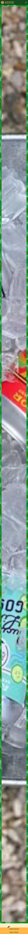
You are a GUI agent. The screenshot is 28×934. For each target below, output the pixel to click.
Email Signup (14, 932)
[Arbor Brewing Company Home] (7, 2)
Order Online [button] (14, 929)
